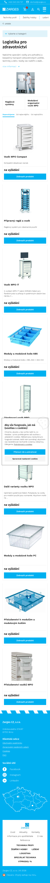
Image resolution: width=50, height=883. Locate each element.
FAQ (4, 755)
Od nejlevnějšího (22, 114)
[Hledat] (38, 9)
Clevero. (10, 875)
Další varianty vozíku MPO (19, 486)
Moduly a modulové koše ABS (21, 353)
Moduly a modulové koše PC (20, 555)
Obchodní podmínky (12, 743)
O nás (40, 836)
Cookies (6, 751)
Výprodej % (25, 861)
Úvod (12, 832)
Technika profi (10, 17)
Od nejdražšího (37, 114)
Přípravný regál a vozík (17, 220)
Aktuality (23, 832)
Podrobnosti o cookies (23, 444)
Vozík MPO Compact (15, 156)
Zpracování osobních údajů (16, 747)
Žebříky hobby (29, 17)
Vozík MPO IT (11, 284)
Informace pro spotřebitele (20, 836)
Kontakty (36, 832)
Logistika (8, 23)
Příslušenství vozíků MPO (18, 684)
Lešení (35, 849)
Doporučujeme (8, 114)
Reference (25, 840)
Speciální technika (25, 857)
